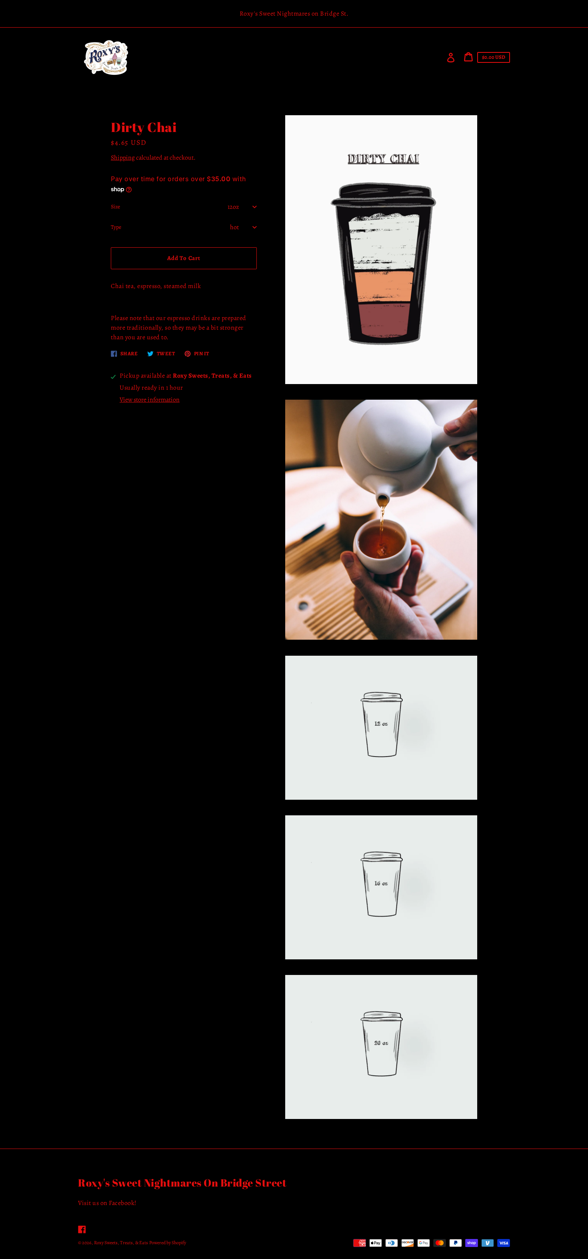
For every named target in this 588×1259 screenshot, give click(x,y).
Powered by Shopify (167, 1242)
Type (116, 227)
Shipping (123, 157)
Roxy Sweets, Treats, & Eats (121, 1242)
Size (115, 206)
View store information (150, 400)
